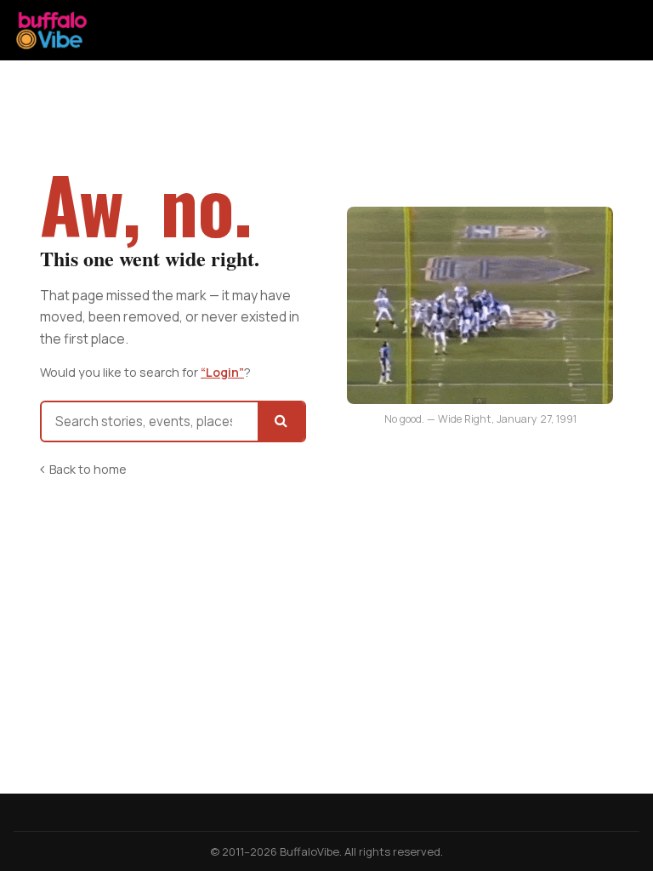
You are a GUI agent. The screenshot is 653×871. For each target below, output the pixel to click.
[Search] (281, 421)
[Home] (51, 30)
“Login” (222, 372)
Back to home (88, 469)
